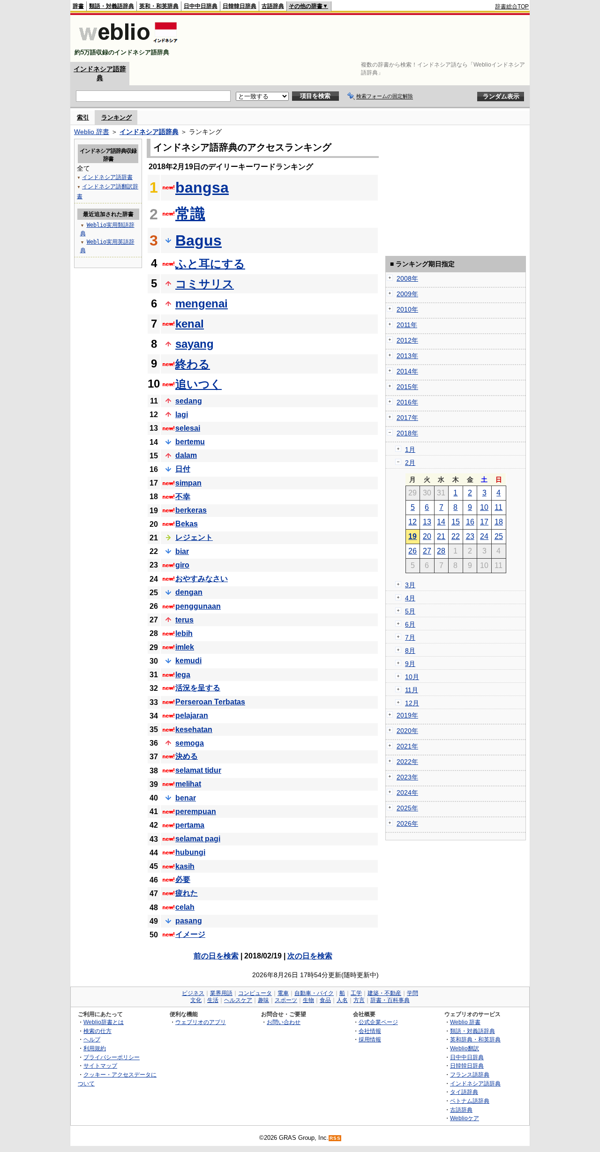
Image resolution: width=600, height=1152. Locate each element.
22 (455, 536)
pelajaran (191, 715)
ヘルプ (91, 1039)
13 (427, 522)
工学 (356, 993)
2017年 (407, 417)
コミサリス (204, 283)
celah (185, 907)
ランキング (116, 117)
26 (412, 551)
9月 (410, 663)
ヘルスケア (238, 1000)
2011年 (407, 325)
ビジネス (193, 993)
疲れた (186, 893)
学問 (412, 993)
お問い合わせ (283, 1022)
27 (427, 551)
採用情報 (370, 1039)
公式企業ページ (378, 1022)
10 (484, 507)
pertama (189, 825)
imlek (184, 647)
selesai (187, 428)
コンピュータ (255, 993)
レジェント (194, 537)
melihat (188, 784)
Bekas (186, 524)
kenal (189, 323)
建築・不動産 (384, 993)
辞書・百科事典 (390, 1000)
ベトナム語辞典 (469, 1101)
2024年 (407, 792)
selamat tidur (198, 770)
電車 (283, 993)
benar (185, 798)
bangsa (202, 187)
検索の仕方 (97, 1031)
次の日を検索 (309, 956)
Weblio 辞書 (91, 131)
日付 (182, 469)
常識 (190, 213)
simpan (188, 483)
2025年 (407, 808)
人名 (342, 1000)
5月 (410, 611)
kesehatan (193, 729)
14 (441, 522)
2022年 (407, 761)
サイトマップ (100, 1065)
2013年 (407, 355)
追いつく (198, 384)
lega (182, 675)
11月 (411, 690)
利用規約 (94, 1048)
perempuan (195, 811)
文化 (196, 1000)
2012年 (407, 340)
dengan (188, 592)
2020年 (407, 730)
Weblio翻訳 (464, 1048)
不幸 (182, 497)
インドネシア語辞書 (107, 177)
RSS (335, 1138)
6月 (410, 624)
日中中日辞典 (201, 6)
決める (186, 756)
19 (412, 536)
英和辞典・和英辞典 (475, 1039)
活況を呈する (197, 688)
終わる (192, 364)
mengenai (201, 303)
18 (499, 522)
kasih (185, 866)
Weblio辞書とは (103, 1022)
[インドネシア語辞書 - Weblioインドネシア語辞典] (127, 44)
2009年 (407, 294)
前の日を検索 (216, 956)
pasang (188, 921)
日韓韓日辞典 (239, 6)
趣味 (263, 1000)
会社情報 (370, 1031)
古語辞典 (273, 6)
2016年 (407, 402)
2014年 (407, 371)
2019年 (407, 715)
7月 (410, 637)
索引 (83, 117)
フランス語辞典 (469, 1074)
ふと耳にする (210, 263)
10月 (412, 677)
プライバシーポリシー (111, 1057)
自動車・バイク (314, 993)
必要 (182, 879)
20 (427, 536)
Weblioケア (464, 1118)
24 (484, 536)
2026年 (407, 823)
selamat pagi (197, 839)
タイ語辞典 (464, 1092)
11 (498, 507)
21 (441, 536)
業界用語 (221, 993)
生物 (308, 1000)
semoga (189, 743)
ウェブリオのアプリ (200, 1022)
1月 (410, 449)
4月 (410, 598)
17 (484, 522)
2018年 (407, 433)
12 (412, 522)
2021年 (407, 746)
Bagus (198, 240)
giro (182, 565)
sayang (194, 343)
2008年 (407, 278)
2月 (410, 462)
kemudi (188, 661)
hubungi (190, 852)
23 (470, 536)
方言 (359, 1000)
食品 (325, 1000)
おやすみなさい (201, 579)
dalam (186, 455)
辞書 (78, 6)
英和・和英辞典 (159, 6)
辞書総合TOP (512, 6)
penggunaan (198, 606)
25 (499, 536)
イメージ (190, 934)
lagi (181, 415)
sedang (188, 401)
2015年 (407, 386)
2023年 (407, 777)
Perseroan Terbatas (210, 702)
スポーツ (286, 1000)
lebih (184, 633)
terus (184, 620)
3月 (410, 585)
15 (455, 522)
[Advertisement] (358, 38)
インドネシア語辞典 (149, 131)
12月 (412, 703)
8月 (410, 650)
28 (441, 551)
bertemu (190, 442)
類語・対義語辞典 (111, 6)
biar (182, 551)
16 (470, 522)
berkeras (191, 510)
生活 (212, 1000)
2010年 (407, 309)
